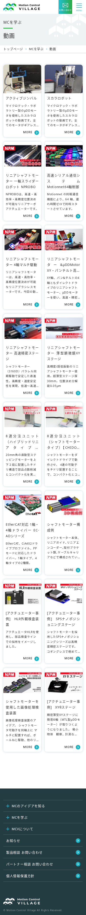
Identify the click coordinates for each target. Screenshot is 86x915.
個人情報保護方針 (20, 876)
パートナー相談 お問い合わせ (29, 864)
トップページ (13, 49)
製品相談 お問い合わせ (24, 852)
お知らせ (13, 840)
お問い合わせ (65, 10)
